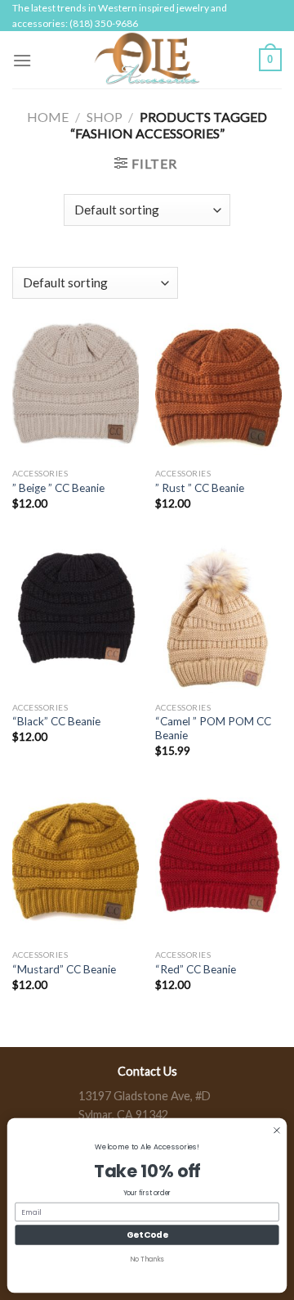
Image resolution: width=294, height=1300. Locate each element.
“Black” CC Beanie (56, 721)
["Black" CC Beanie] (75, 617)
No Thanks (146, 1259)
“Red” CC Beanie (195, 969)
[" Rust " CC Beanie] (218, 383)
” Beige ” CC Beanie (58, 487)
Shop (104, 116)
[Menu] (22, 60)
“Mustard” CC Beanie (64, 969)
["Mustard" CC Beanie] (75, 865)
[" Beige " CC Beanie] (75, 383)
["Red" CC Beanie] (218, 865)
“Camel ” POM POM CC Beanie (213, 729)
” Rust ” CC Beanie (199, 487)
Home (48, 116)
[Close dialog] (277, 1130)
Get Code (147, 1234)
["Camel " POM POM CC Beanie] (218, 617)
